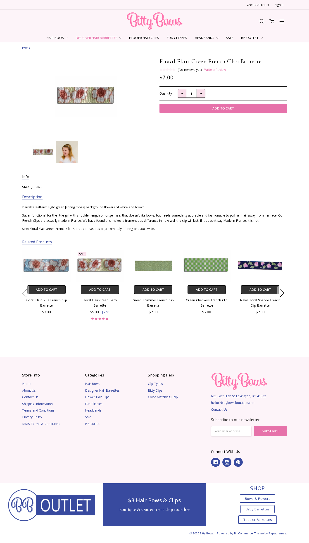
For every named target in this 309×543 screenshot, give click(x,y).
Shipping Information (37, 404)
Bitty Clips (155, 390)
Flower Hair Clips (144, 38)
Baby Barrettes (257, 509)
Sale (229, 38)
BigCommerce (243, 533)
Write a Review (215, 69)
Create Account (258, 4)
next (282, 293)
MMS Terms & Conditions (41, 424)
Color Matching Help (163, 397)
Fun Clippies (177, 38)
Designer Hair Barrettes (97, 38)
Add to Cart (46, 289)
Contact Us (30, 397)
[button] (51, 504)
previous (24, 293)
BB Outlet (250, 38)
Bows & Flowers (257, 498)
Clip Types (155, 383)
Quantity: (166, 93)
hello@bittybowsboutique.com (233, 402)
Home (26, 383)
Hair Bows (55, 38)
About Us (29, 390)
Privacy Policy (32, 417)
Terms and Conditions (38, 410)
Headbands (205, 38)
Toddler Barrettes (257, 519)
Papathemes (277, 533)
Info (25, 176)
